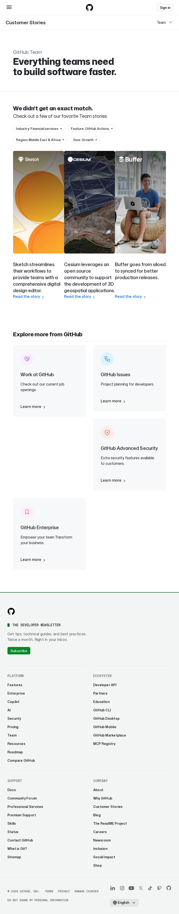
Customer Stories (26, 22)
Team (161, 22)
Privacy (64, 891)
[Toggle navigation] (9, 7)
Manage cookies (87, 891)
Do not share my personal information (37, 900)
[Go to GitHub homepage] (11, 611)
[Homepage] (89, 7)
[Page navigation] (170, 22)
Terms (49, 891)
